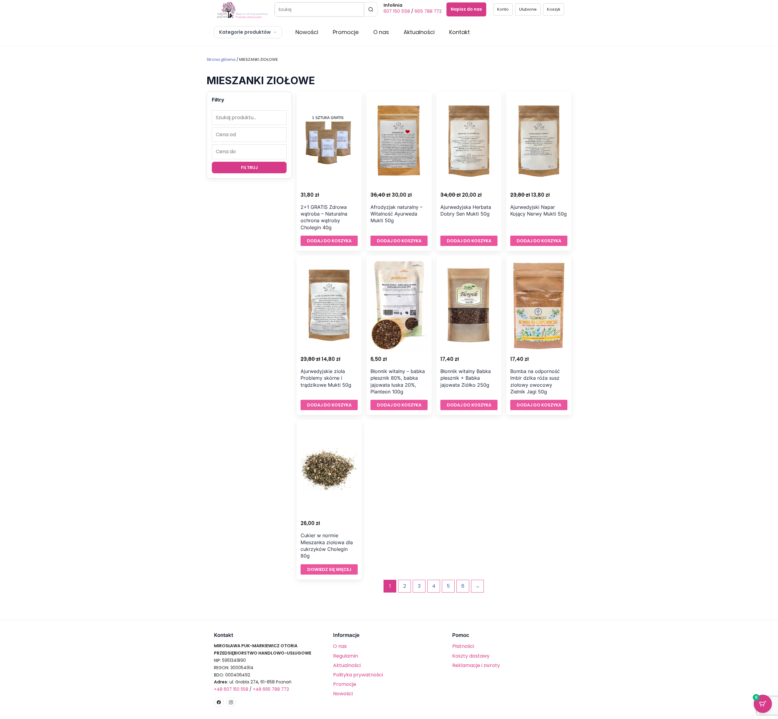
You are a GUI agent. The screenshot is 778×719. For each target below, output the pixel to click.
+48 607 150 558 (231, 689)
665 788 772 (428, 11)
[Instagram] (231, 702)
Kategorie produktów (245, 32)
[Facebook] (219, 702)
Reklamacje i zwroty (476, 665)
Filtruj (249, 167)
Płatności (463, 646)
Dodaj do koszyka (329, 241)
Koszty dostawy (471, 655)
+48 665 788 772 (271, 689)
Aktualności (419, 32)
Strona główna (221, 59)
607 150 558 (397, 11)
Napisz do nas (466, 9)
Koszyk (553, 9)
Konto (503, 9)
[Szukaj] (370, 9)
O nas (381, 32)
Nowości (306, 32)
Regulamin (345, 655)
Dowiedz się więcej (329, 569)
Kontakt (459, 32)
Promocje (346, 32)
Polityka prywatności (358, 674)
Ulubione (528, 9)
